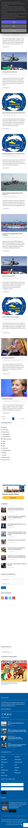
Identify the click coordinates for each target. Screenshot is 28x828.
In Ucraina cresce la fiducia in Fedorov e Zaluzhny (17, 564)
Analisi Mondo (6, 67)
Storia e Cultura (6, 459)
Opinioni (4, 149)
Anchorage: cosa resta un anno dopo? (16, 540)
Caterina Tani (15, 278)
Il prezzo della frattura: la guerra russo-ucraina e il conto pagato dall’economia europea (16, 533)
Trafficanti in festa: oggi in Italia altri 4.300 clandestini (12, 234)
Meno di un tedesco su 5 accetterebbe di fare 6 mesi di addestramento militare (17, 731)
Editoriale (4, 427)
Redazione (14, 74)
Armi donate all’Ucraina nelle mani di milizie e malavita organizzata (16, 548)
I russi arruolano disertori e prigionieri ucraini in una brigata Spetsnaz (16, 517)
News (4, 108)
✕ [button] (26, 2)
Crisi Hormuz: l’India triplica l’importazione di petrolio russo (15, 738)
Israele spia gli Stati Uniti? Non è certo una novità (16, 524)
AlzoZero (4, 455)
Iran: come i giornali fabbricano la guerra (16, 723)
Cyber (3, 443)
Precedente (4, 418)
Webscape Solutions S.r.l (16, 824)
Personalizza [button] (13, 30)
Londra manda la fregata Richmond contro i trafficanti (12, 193)
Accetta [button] (13, 22)
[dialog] (14, 17)
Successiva (22, 418)
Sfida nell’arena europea (9, 683)
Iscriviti (3, 587)
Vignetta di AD (5, 457)
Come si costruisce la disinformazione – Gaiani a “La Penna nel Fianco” (17, 745)
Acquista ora (12, 810)
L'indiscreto (5, 448)
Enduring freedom (6, 450)
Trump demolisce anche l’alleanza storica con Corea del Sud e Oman (15, 509)
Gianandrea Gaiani (15, 34)
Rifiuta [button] (14, 26)
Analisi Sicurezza (6, 436)
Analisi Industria (6, 434)
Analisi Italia (5, 271)
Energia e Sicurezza (6, 438)
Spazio (3, 441)
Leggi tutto (6, 46)
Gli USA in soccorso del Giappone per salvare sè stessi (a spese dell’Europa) (16, 556)
